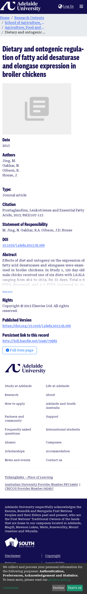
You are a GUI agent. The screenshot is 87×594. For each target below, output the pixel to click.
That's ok (75, 587)
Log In (68, 6)
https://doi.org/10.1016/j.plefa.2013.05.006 (36, 326)
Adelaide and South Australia (61, 405)
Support (52, 416)
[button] (60, 6)
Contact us (54, 460)
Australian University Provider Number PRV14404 (41, 484)
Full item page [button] (21, 350)
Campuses (54, 442)
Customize (11, 587)
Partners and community (14, 418)
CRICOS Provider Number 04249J (29, 488)
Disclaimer (13, 555)
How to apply (15, 403)
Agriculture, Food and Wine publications (25, 27)
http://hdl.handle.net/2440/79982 (29, 341)
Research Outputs (29, 18)
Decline (58, 587)
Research (11, 394)
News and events (17, 460)
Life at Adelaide (57, 386)
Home (5, 18)
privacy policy (59, 579)
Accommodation (58, 451)
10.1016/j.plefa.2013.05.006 (23, 245)
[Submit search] (55, 6)
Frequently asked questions (18, 431)
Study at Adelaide (18, 386)
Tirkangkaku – (29, 477)
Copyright (52, 555)
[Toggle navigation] (81, 6)
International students (63, 429)
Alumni (10, 442)
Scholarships (15, 451)
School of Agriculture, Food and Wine (25, 23)
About (50, 394)
